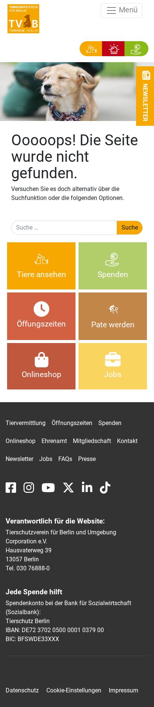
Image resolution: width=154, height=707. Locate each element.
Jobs (112, 374)
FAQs (65, 458)
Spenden (113, 274)
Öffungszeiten (41, 323)
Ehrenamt (54, 440)
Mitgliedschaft (92, 440)
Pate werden (113, 324)
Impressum (123, 690)
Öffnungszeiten (72, 423)
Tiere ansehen (41, 274)
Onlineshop (41, 374)
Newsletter (19, 458)
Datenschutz (22, 690)
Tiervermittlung (26, 423)
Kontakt (127, 440)
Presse (87, 458)
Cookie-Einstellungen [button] (73, 690)
